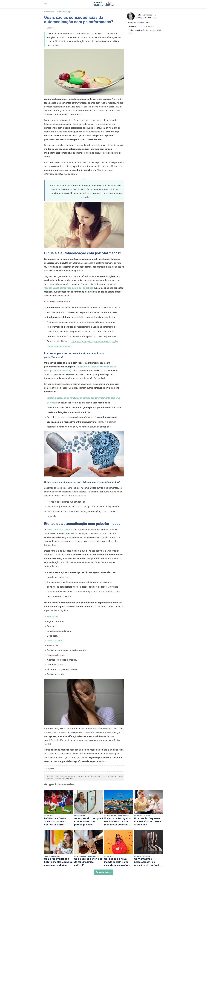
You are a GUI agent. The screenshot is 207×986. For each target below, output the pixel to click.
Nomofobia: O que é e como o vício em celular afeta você (148, 821)
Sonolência (52, 616)
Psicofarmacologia (64, 12)
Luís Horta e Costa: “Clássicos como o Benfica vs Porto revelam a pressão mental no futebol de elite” (56, 821)
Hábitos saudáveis (52, 856)
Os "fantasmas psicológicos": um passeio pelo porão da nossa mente (147, 862)
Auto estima (79, 816)
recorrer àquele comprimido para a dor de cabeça (68, 288)
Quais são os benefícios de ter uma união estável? (88, 862)
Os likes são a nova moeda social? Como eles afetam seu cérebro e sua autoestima (118, 862)
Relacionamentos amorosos (116, 816)
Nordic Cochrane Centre (58, 529)
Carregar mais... (103, 872)
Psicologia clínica (142, 816)
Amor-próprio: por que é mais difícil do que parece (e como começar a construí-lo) (88, 821)
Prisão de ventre (55, 640)
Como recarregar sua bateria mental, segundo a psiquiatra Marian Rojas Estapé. (58, 862)
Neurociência (49, 12)
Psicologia (49, 816)
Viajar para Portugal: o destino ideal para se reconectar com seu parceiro (117, 821)
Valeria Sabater (150, 18)
